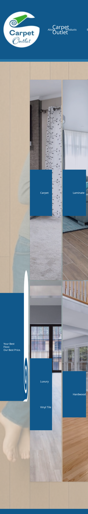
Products (71, 29)
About (51, 29)
